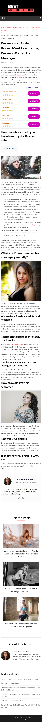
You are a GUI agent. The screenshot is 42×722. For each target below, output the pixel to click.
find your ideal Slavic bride (24, 75)
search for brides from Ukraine (23, 225)
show (13, 148)
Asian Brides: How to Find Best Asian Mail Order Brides (20, 679)
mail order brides (17, 344)
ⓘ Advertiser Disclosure (33, 87)
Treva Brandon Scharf (25, 479)
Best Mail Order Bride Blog (10, 683)
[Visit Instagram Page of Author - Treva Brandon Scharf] (23, 498)
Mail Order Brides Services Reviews (13, 701)
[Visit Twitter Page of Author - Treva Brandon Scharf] (19, 498)
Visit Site (34, 93)
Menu (3, 18)
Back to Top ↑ (21, 720)
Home (3, 25)
